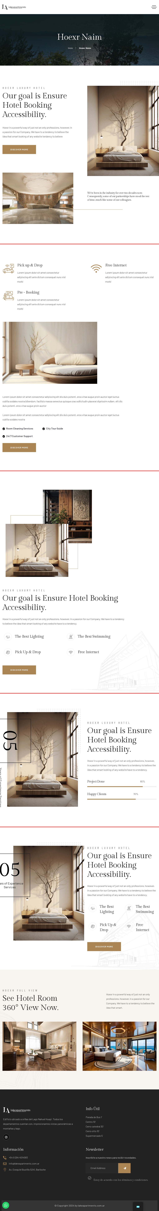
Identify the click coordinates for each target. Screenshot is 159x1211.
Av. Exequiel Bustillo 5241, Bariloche (27, 1169)
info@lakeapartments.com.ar (24, 1163)
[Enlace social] (6, 1137)
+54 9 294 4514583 (18, 1157)
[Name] (124, 1168)
